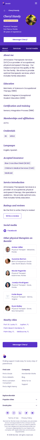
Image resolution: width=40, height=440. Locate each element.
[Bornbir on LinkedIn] (20, 413)
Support (25, 384)
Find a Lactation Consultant (9, 382)
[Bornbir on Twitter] (26, 413)
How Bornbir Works (29, 373)
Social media (32, 48)
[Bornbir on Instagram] (14, 413)
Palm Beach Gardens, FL (14, 328)
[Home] (4, 10)
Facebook (12, 230)
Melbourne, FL (23, 331)
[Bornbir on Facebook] (7, 413)
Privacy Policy (27, 418)
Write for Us (26, 381)
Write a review (12, 216)
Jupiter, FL (24, 324)
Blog (23, 377)
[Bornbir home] (7, 3)
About (5, 48)
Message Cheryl (20, 39)
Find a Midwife (8, 377)
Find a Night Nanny (10, 386)
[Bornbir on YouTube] (32, 413)
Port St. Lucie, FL (10, 324)
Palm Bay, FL (9, 331)
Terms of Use (13, 418)
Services (17, 48)
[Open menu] (36, 3)
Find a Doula (7, 373)
